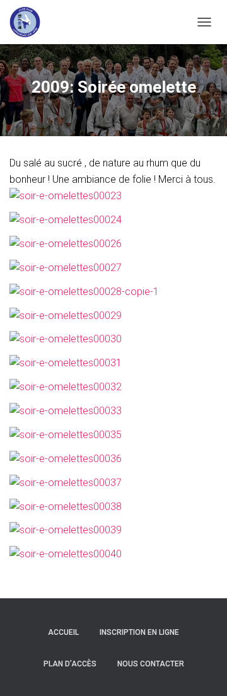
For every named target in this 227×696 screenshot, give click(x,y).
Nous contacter (150, 663)
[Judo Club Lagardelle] (29, 22)
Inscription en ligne (139, 632)
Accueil (63, 632)
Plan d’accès (70, 663)
